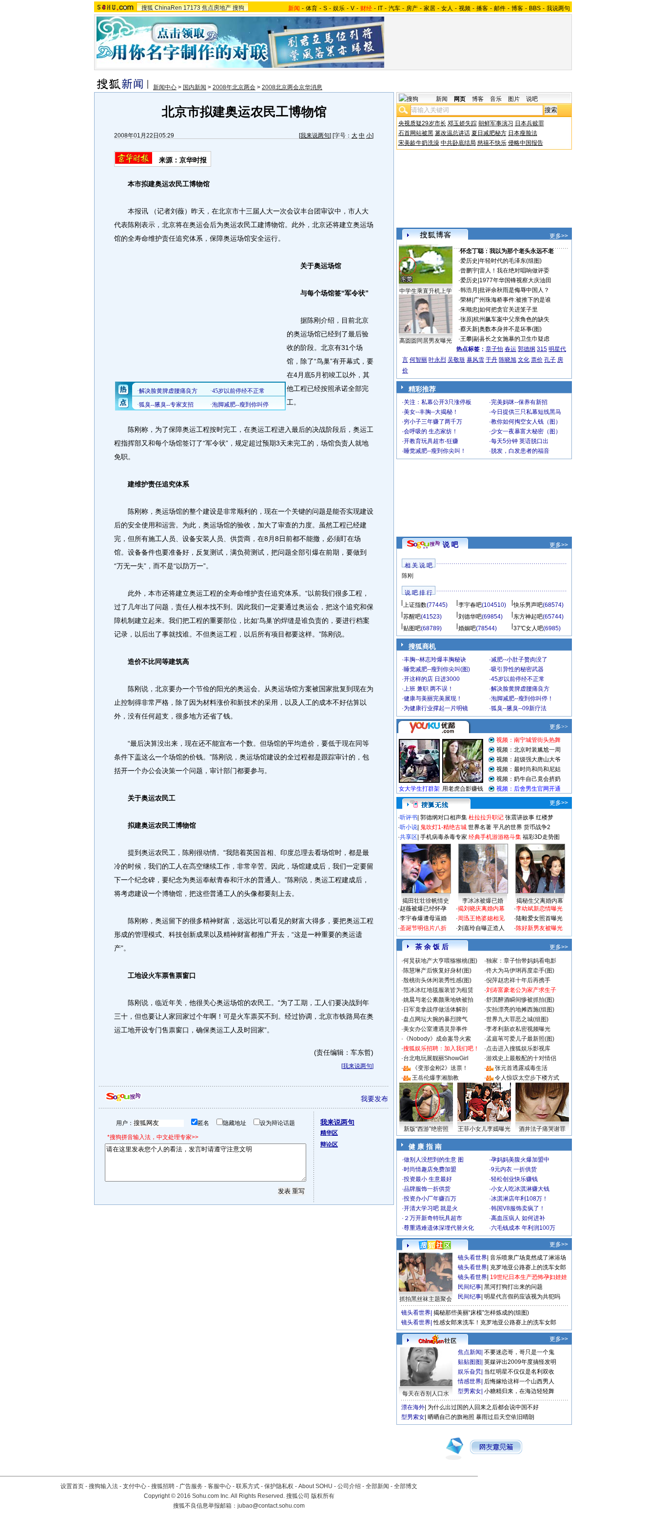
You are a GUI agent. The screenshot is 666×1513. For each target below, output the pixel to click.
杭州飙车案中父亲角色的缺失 (511, 319)
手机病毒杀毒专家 (443, 837)
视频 (464, 8)
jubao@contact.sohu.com (271, 1505)
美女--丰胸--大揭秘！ (431, 411)
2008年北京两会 (234, 87)
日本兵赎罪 (529, 123)
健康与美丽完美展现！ (433, 698)
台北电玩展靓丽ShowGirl (436, 1058)
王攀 (466, 338)
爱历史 (469, 260)
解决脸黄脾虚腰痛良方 (520, 688)
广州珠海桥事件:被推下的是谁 (512, 299)
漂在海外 (413, 1407)
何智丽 (418, 359)
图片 (514, 99)
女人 (447, 8)
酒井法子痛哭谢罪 (542, 1128)
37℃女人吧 (528, 628)
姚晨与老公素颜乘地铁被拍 (438, 999)
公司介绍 (349, 1486)
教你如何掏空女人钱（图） (526, 421)
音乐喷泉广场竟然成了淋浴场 (528, 1257)
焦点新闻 (469, 1352)
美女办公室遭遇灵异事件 (435, 1029)
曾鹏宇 (469, 270)
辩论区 (329, 1144)
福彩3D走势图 (541, 837)
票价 (537, 359)
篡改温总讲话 (452, 133)
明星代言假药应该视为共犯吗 (522, 1296)
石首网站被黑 (415, 133)
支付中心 (134, 1486)
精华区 (329, 1132)
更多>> (558, 236)
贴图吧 (412, 628)
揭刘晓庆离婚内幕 (481, 908)
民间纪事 (469, 1286)
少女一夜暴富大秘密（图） (526, 431)
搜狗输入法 (103, 1486)
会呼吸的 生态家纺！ (431, 431)
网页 (460, 99)
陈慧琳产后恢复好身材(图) (437, 970)
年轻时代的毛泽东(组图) (510, 260)
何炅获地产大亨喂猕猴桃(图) (440, 960)
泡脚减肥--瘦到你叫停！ (522, 698)
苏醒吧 (412, 616)
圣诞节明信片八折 (423, 928)
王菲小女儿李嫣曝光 (484, 1128)
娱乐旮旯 (469, 1371)
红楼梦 (544, 817)
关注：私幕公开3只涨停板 (437, 402)
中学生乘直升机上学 (425, 291)
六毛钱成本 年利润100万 (523, 1227)
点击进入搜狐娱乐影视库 (518, 1048)
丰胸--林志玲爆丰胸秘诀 (435, 659)
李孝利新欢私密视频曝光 (518, 1029)
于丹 (491, 359)
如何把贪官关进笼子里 (508, 309)
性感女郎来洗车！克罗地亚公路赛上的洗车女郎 (494, 1322)
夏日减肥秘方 (489, 133)
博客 (517, 8)
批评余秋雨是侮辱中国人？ (514, 290)
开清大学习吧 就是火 (431, 1208)
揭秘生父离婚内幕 (539, 900)
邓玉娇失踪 (462, 123)
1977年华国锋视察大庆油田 (515, 280)
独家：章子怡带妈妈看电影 (521, 960)
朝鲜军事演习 (495, 123)
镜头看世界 (472, 1257)
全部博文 (405, 1486)
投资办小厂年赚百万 (430, 1198)
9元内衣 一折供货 (514, 1169)
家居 (429, 8)
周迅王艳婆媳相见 (481, 918)
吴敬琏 (456, 359)
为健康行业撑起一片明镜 (436, 708)
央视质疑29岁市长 (422, 123)
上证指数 (415, 604)
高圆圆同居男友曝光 (425, 340)
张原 (466, 319)
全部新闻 (377, 1486)
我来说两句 (315, 135)
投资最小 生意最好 (428, 1179)
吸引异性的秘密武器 (517, 669)
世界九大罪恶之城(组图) (517, 1019)
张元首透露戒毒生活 (521, 1068)
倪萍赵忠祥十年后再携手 (518, 980)
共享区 (408, 837)
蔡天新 (469, 329)
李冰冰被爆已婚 (482, 900)
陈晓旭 (507, 359)
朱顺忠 (469, 309)
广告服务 (191, 1486)
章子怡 (494, 349)
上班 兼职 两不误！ (428, 688)
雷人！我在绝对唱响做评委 (514, 270)
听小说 (408, 827)
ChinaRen (168, 7)
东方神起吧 (528, 616)
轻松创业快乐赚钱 (514, 1179)
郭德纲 (526, 349)
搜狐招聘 (163, 1486)
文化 (523, 359)
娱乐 (339, 8)
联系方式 (247, 1486)
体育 (311, 8)
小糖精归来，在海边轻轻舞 (519, 1391)
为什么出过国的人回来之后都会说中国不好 (483, 1407)
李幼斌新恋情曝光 (539, 908)
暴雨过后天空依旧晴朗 (505, 1417)
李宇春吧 (470, 604)
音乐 (496, 99)
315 (542, 349)
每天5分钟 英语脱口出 (519, 441)
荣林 (466, 299)
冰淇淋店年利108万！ (519, 1198)
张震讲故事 (519, 817)
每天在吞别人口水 (425, 1393)
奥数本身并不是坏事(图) (510, 329)
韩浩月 (469, 290)
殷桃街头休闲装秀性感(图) (437, 980)
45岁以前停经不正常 (518, 679)
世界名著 (479, 827)
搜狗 (238, 7)
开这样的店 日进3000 (432, 679)
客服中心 (219, 1486)
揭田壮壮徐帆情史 (425, 900)
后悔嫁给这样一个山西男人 (519, 1381)
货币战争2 (537, 827)
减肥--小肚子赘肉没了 (519, 659)
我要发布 (374, 1099)
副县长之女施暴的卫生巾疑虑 (511, 338)
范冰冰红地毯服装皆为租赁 (438, 990)
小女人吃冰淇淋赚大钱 (520, 1188)
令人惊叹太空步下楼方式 (527, 1077)
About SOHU (315, 1486)
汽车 (394, 8)
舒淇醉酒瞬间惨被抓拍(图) (520, 999)
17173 (191, 7)
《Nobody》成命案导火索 (437, 1038)
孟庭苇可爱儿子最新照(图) (520, 1038)
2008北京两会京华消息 (292, 87)
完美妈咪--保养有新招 (519, 402)
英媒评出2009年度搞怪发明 (520, 1361)
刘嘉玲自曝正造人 (481, 928)
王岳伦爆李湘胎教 (435, 1077)
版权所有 (322, 1496)
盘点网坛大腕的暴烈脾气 (435, 1019)
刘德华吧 (470, 616)
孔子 (550, 359)
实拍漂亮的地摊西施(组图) (520, 1009)
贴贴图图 (469, 1361)
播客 (482, 8)
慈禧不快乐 (492, 142)
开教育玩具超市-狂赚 (431, 441)
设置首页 (72, 1486)
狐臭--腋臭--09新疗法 (519, 708)
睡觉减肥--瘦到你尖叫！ (435, 450)
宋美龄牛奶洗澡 (418, 142)
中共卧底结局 (458, 142)
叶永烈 (437, 359)
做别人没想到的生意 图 (434, 1159)
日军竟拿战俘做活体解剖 (435, 1009)
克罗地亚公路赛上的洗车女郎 (528, 1267)
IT (380, 8)
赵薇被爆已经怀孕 (423, 908)
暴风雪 (475, 359)
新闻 (442, 99)
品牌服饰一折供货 (427, 1188)
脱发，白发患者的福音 (520, 450)
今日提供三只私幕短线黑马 (526, 411)
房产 (412, 8)
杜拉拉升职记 (486, 817)
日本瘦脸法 (522, 133)
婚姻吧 (467, 628)
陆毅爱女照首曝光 (539, 918)
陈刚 (407, 575)
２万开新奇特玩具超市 (433, 1218)
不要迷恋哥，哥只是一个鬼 (519, 1352)
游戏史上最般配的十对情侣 (521, 1058)
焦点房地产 (216, 7)
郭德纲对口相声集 (443, 817)
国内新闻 (194, 87)
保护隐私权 (279, 1486)
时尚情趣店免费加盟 (430, 1169)
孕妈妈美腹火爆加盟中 (520, 1159)
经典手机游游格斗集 (495, 837)
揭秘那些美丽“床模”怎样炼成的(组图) (481, 1312)
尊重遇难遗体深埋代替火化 (439, 1227)
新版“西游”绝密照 (426, 1128)
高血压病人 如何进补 (518, 1218)
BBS (535, 8)
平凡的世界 (507, 827)
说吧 (532, 99)
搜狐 (147, 7)
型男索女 (469, 1391)
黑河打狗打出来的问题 (513, 1286)
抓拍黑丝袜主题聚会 (425, 1299)
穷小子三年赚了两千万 (433, 421)
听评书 (408, 817)
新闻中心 (164, 87)
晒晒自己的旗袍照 (451, 1417)
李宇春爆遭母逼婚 (423, 918)
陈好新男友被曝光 (539, 928)
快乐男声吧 (528, 604)
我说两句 (558, 8)
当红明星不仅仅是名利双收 (519, 1371)
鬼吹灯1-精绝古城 (443, 827)
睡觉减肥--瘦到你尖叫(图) (437, 669)
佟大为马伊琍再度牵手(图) (520, 970)
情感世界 (469, 1381)
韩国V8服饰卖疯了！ (518, 1208)
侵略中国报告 (525, 142)
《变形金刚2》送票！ (440, 1068)
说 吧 (450, 544)
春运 (510, 349)
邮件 (500, 8)
